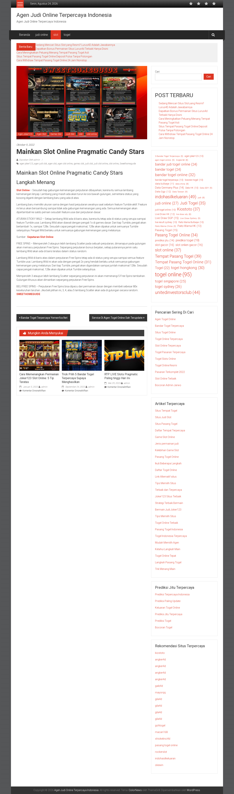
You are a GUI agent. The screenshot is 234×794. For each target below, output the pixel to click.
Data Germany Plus (169, 187)
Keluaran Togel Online (167, 607)
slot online (92, 134)
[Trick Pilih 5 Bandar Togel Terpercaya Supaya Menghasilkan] (82, 355)
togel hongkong (188, 268)
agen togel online (165, 160)
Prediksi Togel (163, 620)
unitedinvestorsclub (177, 292)
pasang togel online (166, 745)
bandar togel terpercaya (169, 180)
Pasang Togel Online (176, 235)
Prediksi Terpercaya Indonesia (172, 594)
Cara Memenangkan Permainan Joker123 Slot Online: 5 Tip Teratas (39, 378)
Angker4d (182, 160)
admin (44, 387)
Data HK (191, 188)
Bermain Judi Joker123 (168, 509)
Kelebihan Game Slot (167, 450)
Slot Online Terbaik (165, 378)
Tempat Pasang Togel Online (183, 262)
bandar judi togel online (176, 164)
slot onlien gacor (189, 245)
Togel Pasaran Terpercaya (170, 352)
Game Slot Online (165, 437)
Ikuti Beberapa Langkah (168, 463)
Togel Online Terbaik (166, 522)
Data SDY (206, 188)
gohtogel (160, 725)
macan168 (161, 732)
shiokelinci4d (162, 738)
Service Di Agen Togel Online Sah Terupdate (117, 317)
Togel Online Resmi (166, 365)
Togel (162, 268)
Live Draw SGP (167, 218)
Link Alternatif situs (166, 476)
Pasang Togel (166, 230)
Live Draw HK (165, 214)
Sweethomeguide (128, 163)
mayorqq (160, 692)
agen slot (52, 163)
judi (201, 197)
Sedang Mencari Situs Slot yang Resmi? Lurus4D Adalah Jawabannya (75, 44)
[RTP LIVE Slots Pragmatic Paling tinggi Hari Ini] (124, 355)
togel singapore (170, 281)
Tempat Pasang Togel (178, 256)
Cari (157, 71)
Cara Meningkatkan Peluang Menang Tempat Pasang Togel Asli (52, 52)
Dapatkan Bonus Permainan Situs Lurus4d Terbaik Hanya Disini (71, 48)
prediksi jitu (164, 240)
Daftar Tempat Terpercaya (170, 430)
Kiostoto (188, 209)
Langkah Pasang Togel (168, 562)
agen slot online (65, 163)
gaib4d (159, 685)
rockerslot (161, 751)
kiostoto (160, 652)
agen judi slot (40, 163)
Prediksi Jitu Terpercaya (168, 614)
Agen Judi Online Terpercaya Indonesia (64, 15)
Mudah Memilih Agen (167, 542)
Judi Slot (70, 134)
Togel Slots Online (165, 358)
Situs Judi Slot (163, 417)
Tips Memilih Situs (165, 483)
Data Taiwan (180, 191)
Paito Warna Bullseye (191, 222)
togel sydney (168, 287)
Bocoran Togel (163, 627)
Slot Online (23, 190)
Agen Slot (41, 134)
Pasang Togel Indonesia (169, 529)
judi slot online (101, 163)
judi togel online (165, 210)
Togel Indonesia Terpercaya (171, 536)
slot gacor (164, 245)
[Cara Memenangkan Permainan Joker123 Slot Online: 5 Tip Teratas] (39, 355)
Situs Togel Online (165, 332)
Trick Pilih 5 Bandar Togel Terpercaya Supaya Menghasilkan (78, 378)
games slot (79, 163)
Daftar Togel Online (166, 470)
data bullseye (164, 183)
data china (182, 184)
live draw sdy (183, 214)
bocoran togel (194, 180)
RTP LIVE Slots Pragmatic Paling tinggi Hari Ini (121, 376)
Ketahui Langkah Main (167, 549)
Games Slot (55, 134)
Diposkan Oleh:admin (29, 160)
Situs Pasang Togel (166, 423)
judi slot (89, 163)
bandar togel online (175, 175)
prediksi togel (187, 240)
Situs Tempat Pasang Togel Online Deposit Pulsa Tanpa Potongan (54, 56)
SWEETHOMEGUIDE (28, 294)
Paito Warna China (165, 226)
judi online (41, 34)
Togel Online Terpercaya (169, 339)
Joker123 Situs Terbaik (168, 496)
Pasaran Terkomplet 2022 (170, 372)
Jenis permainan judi (167, 443)
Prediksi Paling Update (167, 601)
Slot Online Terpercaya (168, 345)
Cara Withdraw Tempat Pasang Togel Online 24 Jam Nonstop (51, 60)
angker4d (160, 659)
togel (67, 34)
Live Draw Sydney (190, 218)
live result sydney (166, 222)
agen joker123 (26, 163)
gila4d (158, 699)
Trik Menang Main (165, 569)
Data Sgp (163, 191)
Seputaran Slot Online (40, 236)
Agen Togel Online (165, 319)
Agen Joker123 (25, 134)
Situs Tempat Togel (166, 410)
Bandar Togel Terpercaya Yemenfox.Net (44, 317)
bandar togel (168, 169)
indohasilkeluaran (175, 196)
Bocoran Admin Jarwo (168, 385)
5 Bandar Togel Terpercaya (169, 156)
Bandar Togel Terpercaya (169, 325)
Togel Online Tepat (165, 555)
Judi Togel (193, 203)
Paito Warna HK (189, 225)
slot (55, 34)
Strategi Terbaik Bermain (169, 503)
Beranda (24, 34)
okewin (159, 765)
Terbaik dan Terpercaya (168, 489)
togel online (173, 274)
